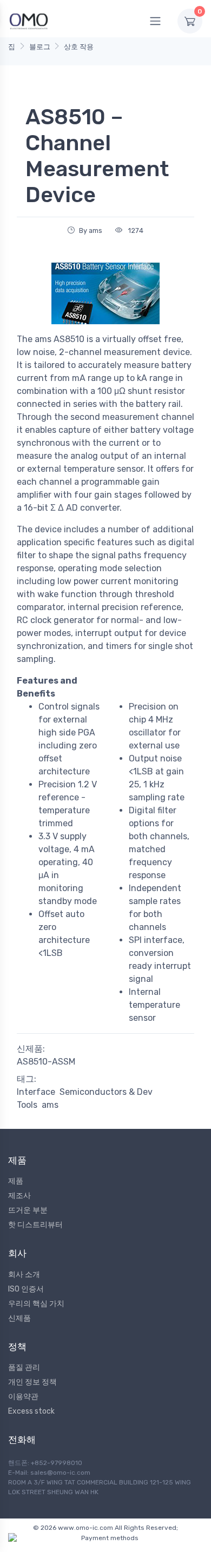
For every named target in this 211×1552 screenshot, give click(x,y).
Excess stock (31, 1411)
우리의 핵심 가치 (36, 1303)
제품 (15, 1181)
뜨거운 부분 (28, 1210)
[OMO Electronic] (29, 20)
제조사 (19, 1195)
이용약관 (23, 1396)
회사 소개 (24, 1274)
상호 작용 (79, 47)
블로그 (39, 47)
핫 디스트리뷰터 (35, 1224)
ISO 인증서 (26, 1289)
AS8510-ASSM (46, 1061)
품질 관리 (24, 1367)
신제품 (19, 1318)
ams (50, 1105)
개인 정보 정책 (32, 1382)
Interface (36, 1092)
